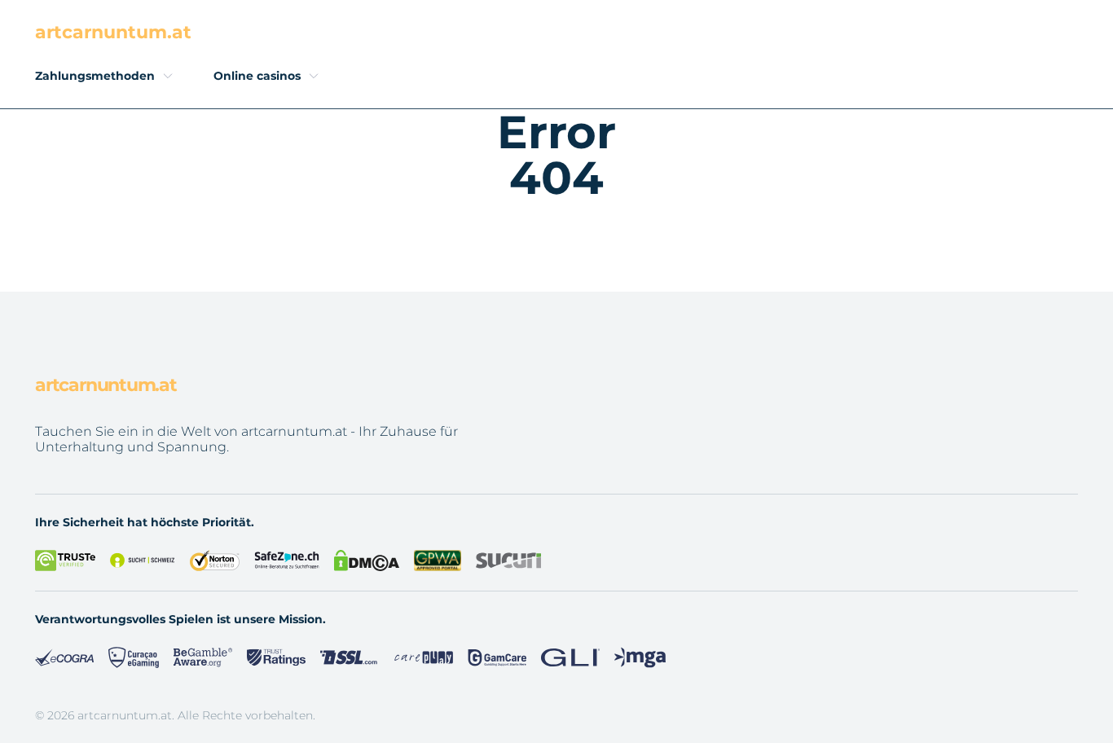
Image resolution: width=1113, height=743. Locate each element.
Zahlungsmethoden (95, 75)
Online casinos (257, 75)
